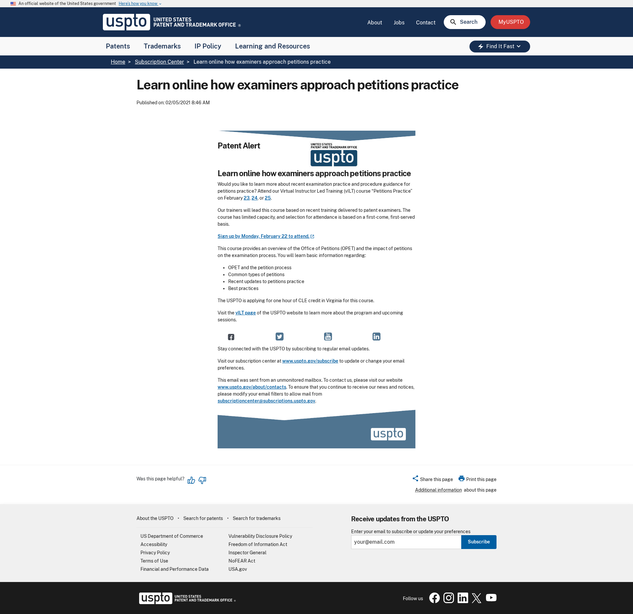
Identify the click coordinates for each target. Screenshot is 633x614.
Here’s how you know (140, 4)
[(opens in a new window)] (279, 336)
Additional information (438, 490)
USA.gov (237, 569)
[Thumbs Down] (202, 480)
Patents (118, 46)
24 (254, 198)
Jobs (399, 22)
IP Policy (208, 46)
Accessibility (153, 544)
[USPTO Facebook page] (433, 601)
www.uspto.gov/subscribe (310, 361)
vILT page (245, 312)
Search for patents (203, 518)
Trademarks (162, 46)
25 (268, 198)
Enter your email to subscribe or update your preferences (410, 531)
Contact (426, 22)
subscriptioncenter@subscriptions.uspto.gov (266, 401)
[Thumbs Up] (192, 480)
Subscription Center (159, 62)
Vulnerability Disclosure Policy (260, 536)
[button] (432, 480)
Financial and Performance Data (174, 569)
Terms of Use (154, 561)
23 (247, 198)
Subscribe (479, 541)
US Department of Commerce (171, 536)
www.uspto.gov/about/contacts (252, 387)
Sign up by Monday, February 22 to (264, 236)
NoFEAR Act (241, 561)
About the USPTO (154, 518)
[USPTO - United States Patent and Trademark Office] (186, 602)
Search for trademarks (257, 518)
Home (118, 62)
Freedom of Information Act (257, 544)
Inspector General (247, 552)
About (374, 22)
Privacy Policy (155, 552)
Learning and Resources (272, 46)
